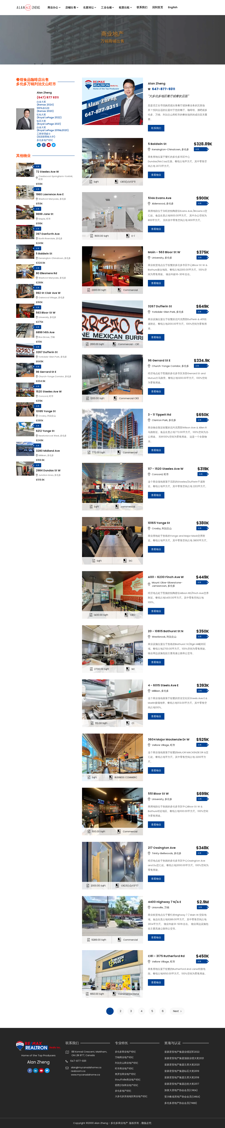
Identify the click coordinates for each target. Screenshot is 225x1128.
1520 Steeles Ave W (49, 391)
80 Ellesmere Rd (46, 273)
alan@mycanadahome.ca (86, 1067)
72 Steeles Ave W (47, 171)
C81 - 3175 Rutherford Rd (166, 956)
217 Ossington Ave (162, 848)
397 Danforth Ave (48, 233)
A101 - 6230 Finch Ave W (166, 577)
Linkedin (39, 145)
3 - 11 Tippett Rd (159, 414)
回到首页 (157, 7)
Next (176, 1011)
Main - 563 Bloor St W (164, 252)
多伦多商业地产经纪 (125, 1051)
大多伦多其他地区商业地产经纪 (131, 1096)
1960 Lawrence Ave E (50, 194)
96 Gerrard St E (159, 360)
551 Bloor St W (158, 793)
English (173, 7)
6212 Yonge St (45, 430)
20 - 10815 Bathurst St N (165, 631)
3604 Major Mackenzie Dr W (168, 739)
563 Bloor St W (45, 312)
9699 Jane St (44, 214)
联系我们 (142, 7)
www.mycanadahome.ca (85, 1074)
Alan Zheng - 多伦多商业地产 (111, 1123)
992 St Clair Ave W (48, 293)
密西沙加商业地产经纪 (126, 1085)
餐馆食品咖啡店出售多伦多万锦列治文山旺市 (36, 82)
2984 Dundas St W (48, 470)
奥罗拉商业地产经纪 (125, 1074)
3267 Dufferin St (160, 306)
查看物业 (156, 175)
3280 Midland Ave (48, 450)
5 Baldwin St (157, 144)
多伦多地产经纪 (45, 140)
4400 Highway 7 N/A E (164, 902)
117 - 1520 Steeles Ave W (165, 469)
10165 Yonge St (159, 523)
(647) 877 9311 (48, 97)
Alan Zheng (156, 83)
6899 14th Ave (45, 332)
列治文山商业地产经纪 (126, 1063)
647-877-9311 (78, 1061)
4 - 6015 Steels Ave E (163, 685)
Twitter (54, 145)
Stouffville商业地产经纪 (127, 1079)
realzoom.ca (78, 1071)
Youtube (49, 145)
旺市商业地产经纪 (124, 1068)
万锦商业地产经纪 (124, 1057)
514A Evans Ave (159, 198)
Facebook (44, 145)
